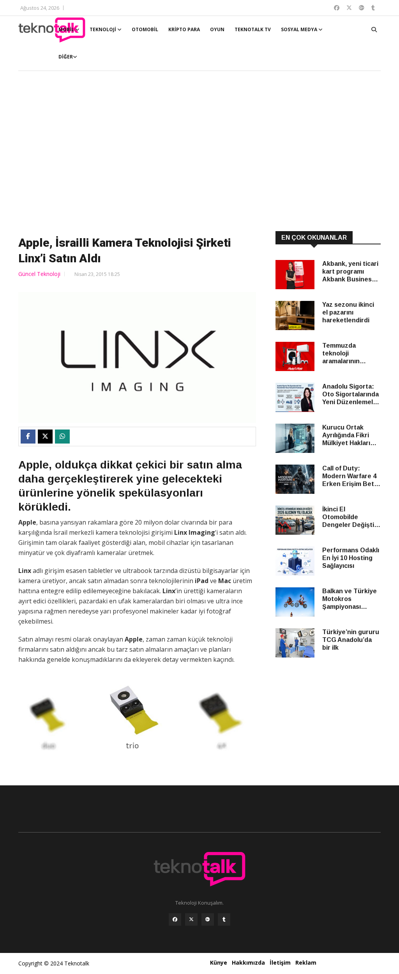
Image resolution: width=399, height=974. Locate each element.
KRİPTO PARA (184, 29)
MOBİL (66, 29)
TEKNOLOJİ (103, 29)
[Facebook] (175, 919)
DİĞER (65, 56)
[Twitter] (191, 919)
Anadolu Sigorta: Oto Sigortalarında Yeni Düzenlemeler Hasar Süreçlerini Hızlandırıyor (351, 394)
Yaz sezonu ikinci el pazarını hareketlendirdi (348, 312)
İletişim (280, 962)
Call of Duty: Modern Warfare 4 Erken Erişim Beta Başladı (350, 476)
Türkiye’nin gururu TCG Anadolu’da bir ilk (350, 640)
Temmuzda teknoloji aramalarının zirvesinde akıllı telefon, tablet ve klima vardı (348, 353)
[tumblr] (224, 919)
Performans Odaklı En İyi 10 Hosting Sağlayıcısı (350, 558)
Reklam (305, 962)
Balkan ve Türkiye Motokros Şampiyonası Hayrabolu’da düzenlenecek (349, 599)
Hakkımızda (248, 962)
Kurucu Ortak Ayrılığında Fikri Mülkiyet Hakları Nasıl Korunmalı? (347, 435)
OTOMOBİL (145, 29)
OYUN (217, 29)
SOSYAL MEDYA (299, 29)
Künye (218, 962)
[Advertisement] (199, 152)
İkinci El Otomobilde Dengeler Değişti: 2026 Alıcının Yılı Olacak (349, 517)
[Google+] (207, 919)
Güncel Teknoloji (39, 274)
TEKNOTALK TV (253, 29)
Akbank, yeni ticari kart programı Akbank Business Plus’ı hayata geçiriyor (350, 271)
